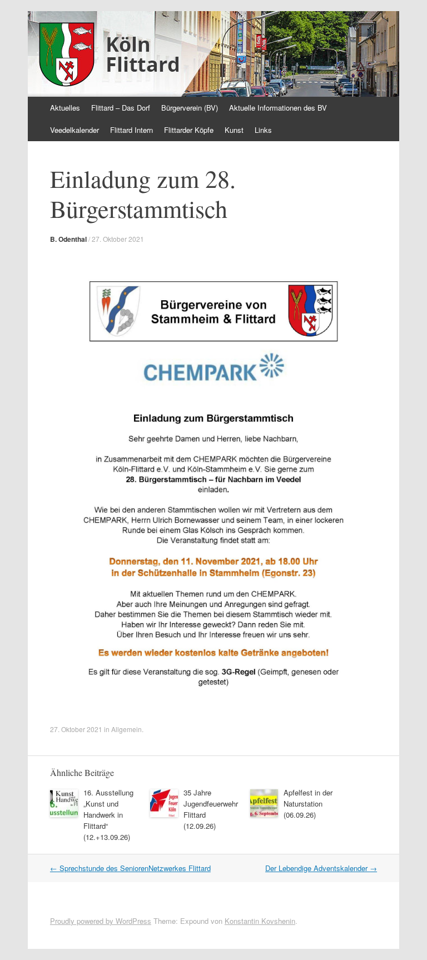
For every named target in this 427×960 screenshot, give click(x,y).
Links (263, 130)
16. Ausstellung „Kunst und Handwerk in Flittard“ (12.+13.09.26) (108, 814)
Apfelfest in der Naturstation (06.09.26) (308, 803)
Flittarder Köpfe (189, 130)
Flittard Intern (131, 130)
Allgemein (126, 729)
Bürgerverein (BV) (189, 107)
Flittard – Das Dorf (120, 107)
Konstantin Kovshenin (260, 921)
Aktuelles (65, 107)
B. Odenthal (68, 239)
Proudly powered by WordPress (100, 921)
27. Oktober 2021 (118, 238)
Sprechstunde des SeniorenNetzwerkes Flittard (130, 868)
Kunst (234, 130)
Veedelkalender (74, 130)
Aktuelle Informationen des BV (278, 107)
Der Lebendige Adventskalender (321, 868)
